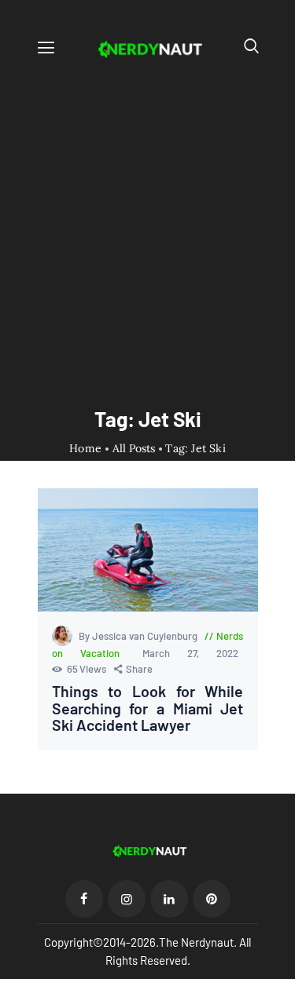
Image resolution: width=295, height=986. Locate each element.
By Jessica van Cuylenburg (139, 636)
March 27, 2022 (190, 653)
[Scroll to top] (284, 975)
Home (85, 448)
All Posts (133, 448)
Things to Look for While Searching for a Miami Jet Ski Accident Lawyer (148, 708)
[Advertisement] (147, 219)
